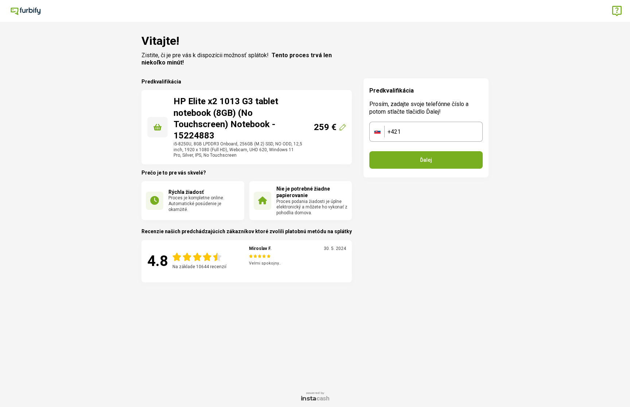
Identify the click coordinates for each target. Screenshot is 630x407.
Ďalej (426, 160)
